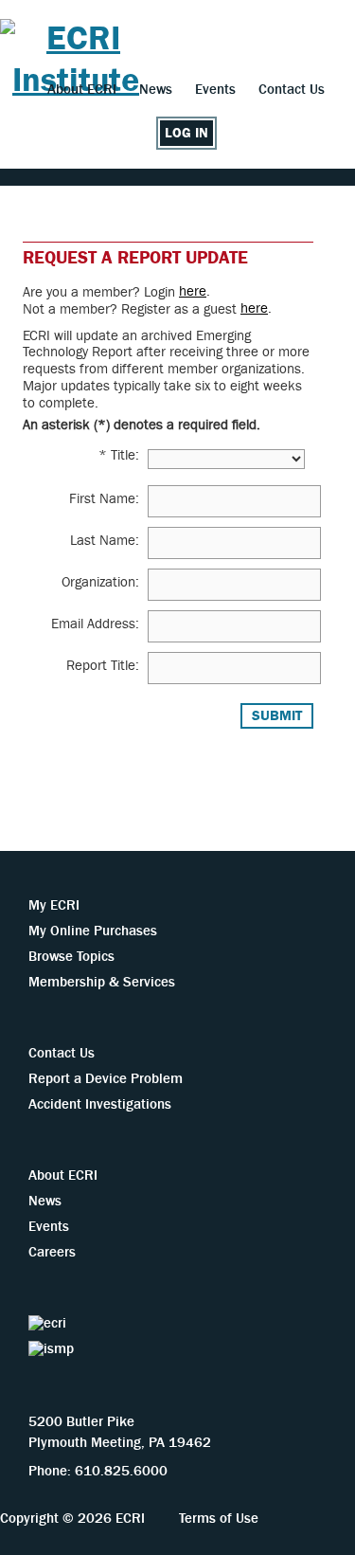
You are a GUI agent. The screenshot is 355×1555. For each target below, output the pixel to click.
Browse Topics (71, 957)
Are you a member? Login (101, 292)
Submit (277, 716)
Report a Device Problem (105, 1079)
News (155, 89)
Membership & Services (101, 982)
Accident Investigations (99, 1104)
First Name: (104, 499)
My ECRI (54, 905)
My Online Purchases (92, 931)
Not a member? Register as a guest (131, 309)
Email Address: (95, 624)
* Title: (118, 455)
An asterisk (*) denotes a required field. (141, 424)
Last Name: (104, 541)
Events (215, 89)
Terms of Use (218, 1518)
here (192, 291)
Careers (52, 1252)
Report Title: (102, 666)
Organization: (100, 582)
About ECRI (81, 89)
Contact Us (291, 89)
